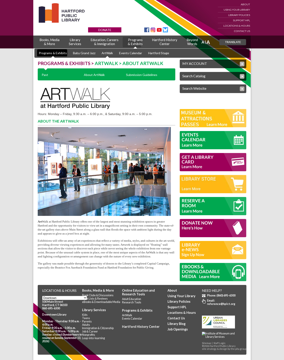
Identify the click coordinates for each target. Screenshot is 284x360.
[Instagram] (153, 31)
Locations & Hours (236, 25)
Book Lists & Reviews (95, 298)
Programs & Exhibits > (66, 63)
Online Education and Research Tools (138, 292)
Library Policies (239, 15)
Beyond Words (192, 42)
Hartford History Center (141, 326)
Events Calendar (130, 53)
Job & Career (90, 331)
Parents (87, 321)
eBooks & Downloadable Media (101, 302)
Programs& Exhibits (135, 42)
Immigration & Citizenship (98, 328)
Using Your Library (237, 9)
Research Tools (131, 302)
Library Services (94, 310)
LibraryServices (75, 42)
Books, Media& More (49, 42)
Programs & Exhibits (53, 53)
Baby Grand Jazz (84, 53)
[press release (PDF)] (222, 336)
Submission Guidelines (141, 75)
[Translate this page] (232, 42)
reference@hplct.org (221, 304)
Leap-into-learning (93, 338)
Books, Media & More (98, 290)
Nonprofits (88, 334)
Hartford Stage (158, 53)
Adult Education (131, 299)
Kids (84, 314)
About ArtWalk (94, 75)
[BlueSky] (165, 31)
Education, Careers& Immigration (104, 42)
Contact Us (242, 31)
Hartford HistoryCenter (164, 42)
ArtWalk (107, 53)
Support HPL (241, 20)
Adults (86, 324)
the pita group (239, 348)
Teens (86, 318)
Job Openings (178, 329)
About (245, 4)
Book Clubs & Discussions (97, 295)
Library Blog (176, 324)
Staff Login (219, 343)
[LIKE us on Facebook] (146, 31)
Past (45, 75)
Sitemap (206, 343)
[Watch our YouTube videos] (159, 31)
